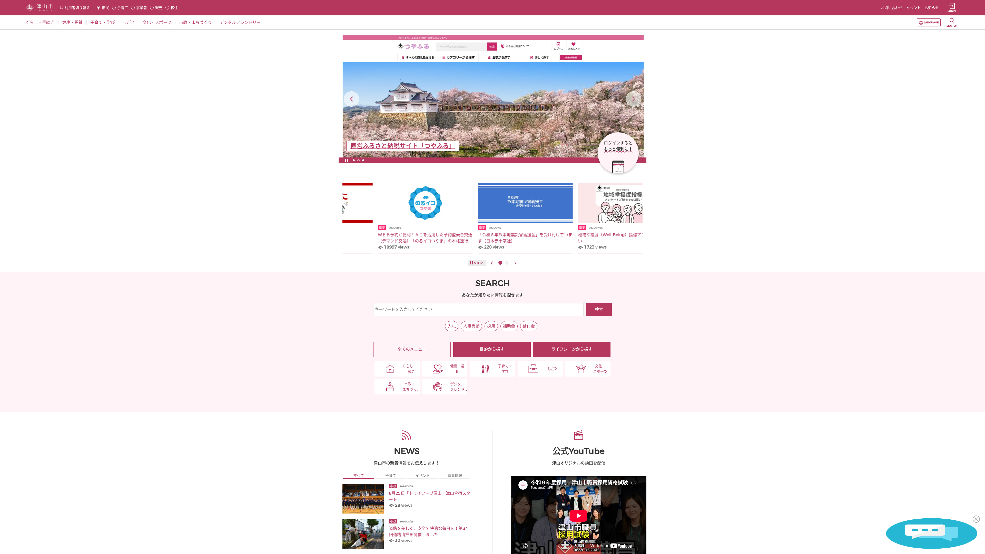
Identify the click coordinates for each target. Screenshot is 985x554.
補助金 (509, 326)
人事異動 (471, 326)
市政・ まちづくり (409, 387)
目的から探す (492, 349)
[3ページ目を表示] (363, 160)
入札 (452, 326)
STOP (478, 263)
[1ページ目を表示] (354, 160)
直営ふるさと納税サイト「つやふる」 (402, 146)
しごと (552, 369)
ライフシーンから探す (571, 349)
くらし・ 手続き (409, 369)
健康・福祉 (457, 369)
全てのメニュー (412, 349)
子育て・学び (505, 369)
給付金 (529, 326)
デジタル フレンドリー (457, 387)
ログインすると (618, 143)
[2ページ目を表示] (358, 160)
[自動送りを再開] (346, 160)
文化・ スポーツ (600, 369)
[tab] (358, 475)
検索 (599, 309)
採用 (491, 326)
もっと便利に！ (618, 149)
